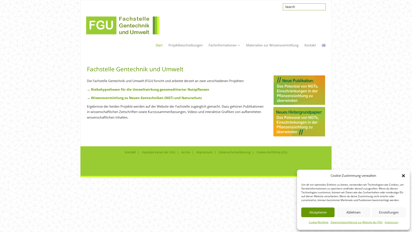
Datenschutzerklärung (235, 152)
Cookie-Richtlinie (319, 222)
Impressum (391, 222)
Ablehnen (353, 212)
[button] (403, 176)
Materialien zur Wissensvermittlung (272, 45)
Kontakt (310, 45)
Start (159, 45)
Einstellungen (389, 212)
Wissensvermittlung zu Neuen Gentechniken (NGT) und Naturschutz (146, 98)
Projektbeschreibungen (185, 45)
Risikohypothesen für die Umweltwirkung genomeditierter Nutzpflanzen (150, 89)
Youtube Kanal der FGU (158, 152)
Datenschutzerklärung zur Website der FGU (357, 222)
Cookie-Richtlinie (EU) (272, 152)
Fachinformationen (223, 45)
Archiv (185, 152)
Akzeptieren (318, 212)
